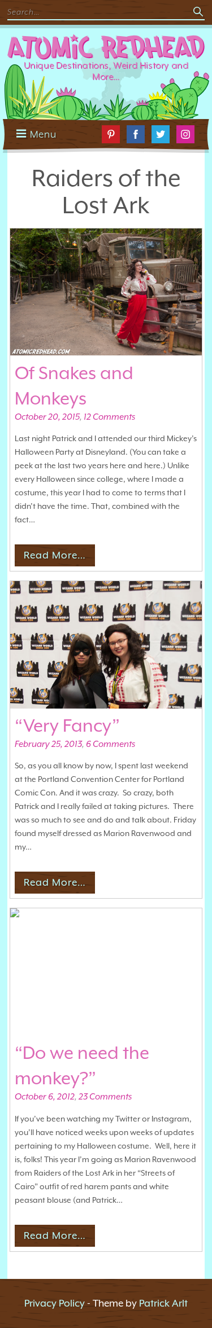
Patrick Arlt (163, 1303)
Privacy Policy (54, 1303)
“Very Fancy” (67, 725)
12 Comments (109, 417)
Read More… (55, 555)
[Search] (199, 12)
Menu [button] (43, 134)
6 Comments (110, 744)
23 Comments (105, 1097)
